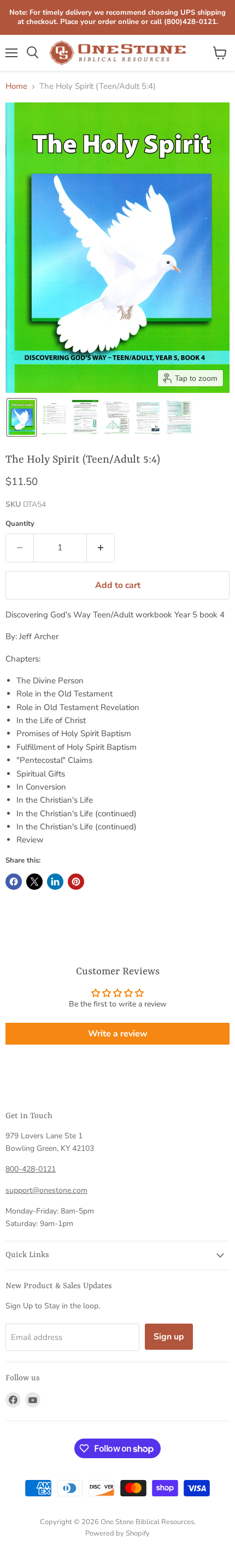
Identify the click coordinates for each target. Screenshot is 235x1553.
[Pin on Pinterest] (76, 881)
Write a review (118, 1034)
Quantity (19, 524)
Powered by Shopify (117, 1533)
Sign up (169, 1337)
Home (16, 86)
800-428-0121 (30, 1169)
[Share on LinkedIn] (55, 881)
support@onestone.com (46, 1190)
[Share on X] (34, 881)
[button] (21, 417)
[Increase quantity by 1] (101, 547)
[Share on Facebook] (13, 881)
